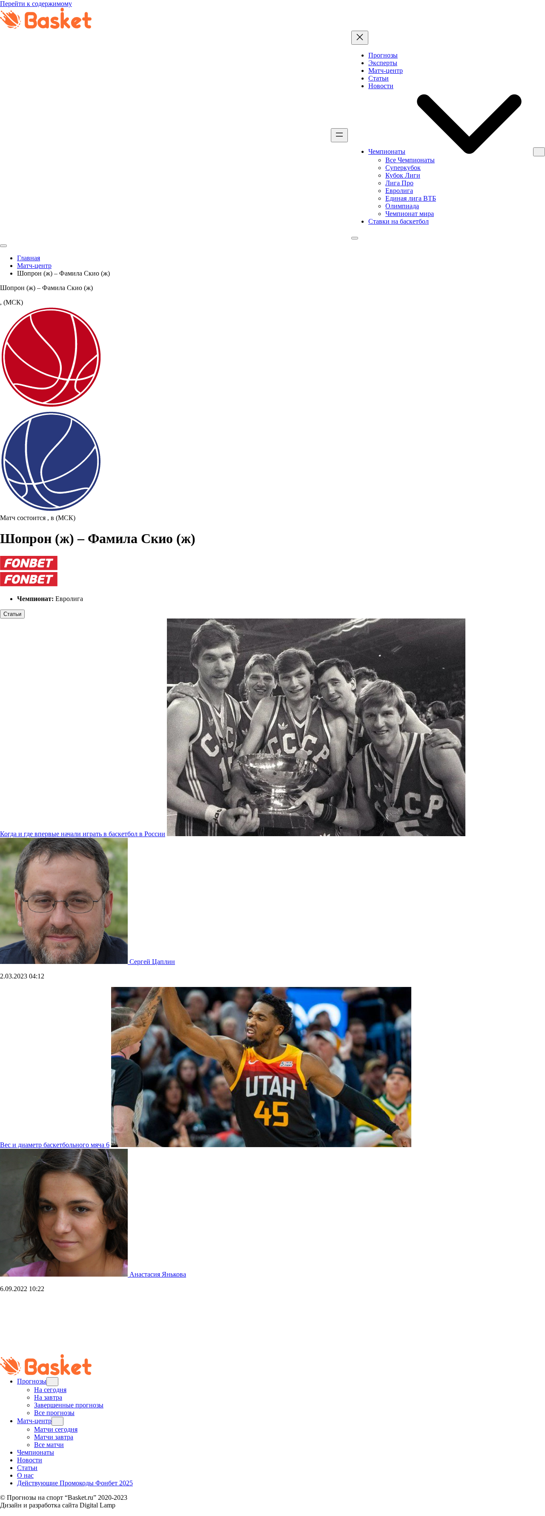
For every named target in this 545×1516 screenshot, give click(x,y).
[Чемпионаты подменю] (539, 151)
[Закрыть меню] (359, 38)
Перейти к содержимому (36, 3)
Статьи (12, 614)
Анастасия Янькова (157, 1274)
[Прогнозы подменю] (52, 1381)
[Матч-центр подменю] (57, 1421)
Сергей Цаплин (152, 961)
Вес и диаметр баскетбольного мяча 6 (54, 1144)
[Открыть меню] (339, 135)
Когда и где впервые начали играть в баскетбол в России (82, 833)
